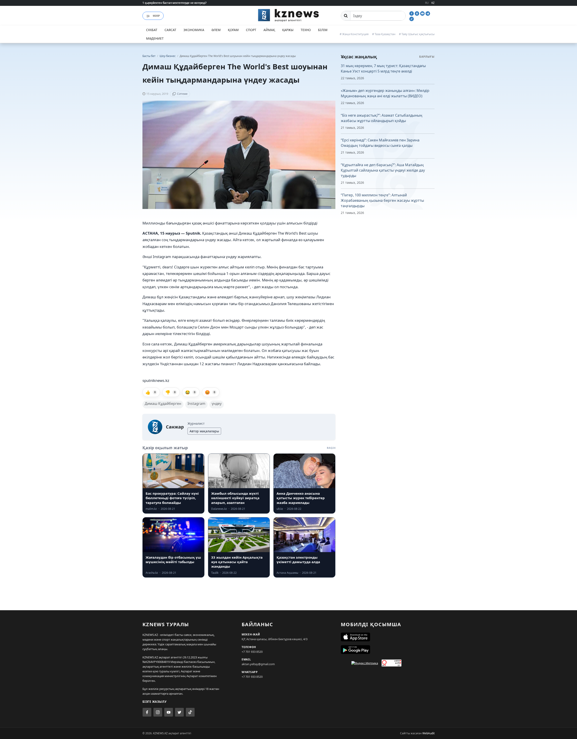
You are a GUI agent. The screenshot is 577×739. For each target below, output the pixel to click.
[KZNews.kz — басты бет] (288, 15)
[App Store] (388, 637)
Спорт (251, 30)
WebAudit (428, 733)
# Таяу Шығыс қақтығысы (417, 34)
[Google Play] (388, 649)
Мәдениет (155, 38)
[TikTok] (411, 18)
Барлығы (427, 57)
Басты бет (149, 56)
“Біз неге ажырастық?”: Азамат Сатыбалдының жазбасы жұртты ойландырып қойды (381, 118)
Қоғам (233, 30)
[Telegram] (428, 13)
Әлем (216, 30)
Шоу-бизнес (168, 56)
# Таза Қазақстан (383, 34)
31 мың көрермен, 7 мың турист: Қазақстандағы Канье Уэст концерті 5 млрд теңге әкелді (383, 68)
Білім (322, 30)
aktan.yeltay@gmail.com (258, 664)
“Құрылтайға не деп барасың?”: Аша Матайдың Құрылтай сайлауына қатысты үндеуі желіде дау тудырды (383, 170)
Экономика (193, 30)
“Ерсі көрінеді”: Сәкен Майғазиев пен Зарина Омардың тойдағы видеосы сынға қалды (380, 143)
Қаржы (287, 30)
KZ (433, 3)
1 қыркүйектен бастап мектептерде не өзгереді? (174, 3)
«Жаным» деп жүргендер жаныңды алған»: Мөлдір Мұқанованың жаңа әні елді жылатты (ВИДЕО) (385, 93)
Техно (306, 30)
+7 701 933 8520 (252, 652)
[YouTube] (423, 13)
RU (427, 3)
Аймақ (269, 30)
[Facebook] (412, 13)
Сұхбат (151, 30)
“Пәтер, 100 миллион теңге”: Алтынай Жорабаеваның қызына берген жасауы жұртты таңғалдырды (382, 200)
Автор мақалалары (204, 431)
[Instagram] (417, 13)
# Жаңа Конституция (354, 34)
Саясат (170, 30)
